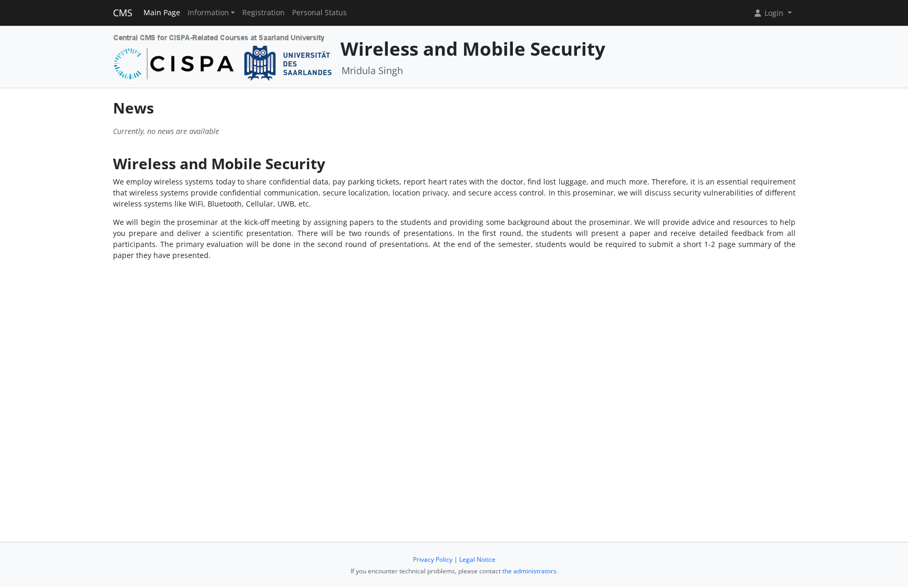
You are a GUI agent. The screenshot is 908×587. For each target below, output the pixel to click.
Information (208, 12)
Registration (263, 12)
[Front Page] (223, 56)
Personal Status (319, 12)
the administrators (529, 571)
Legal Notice (477, 559)
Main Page (161, 12)
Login (774, 13)
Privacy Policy (432, 559)
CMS (122, 12)
